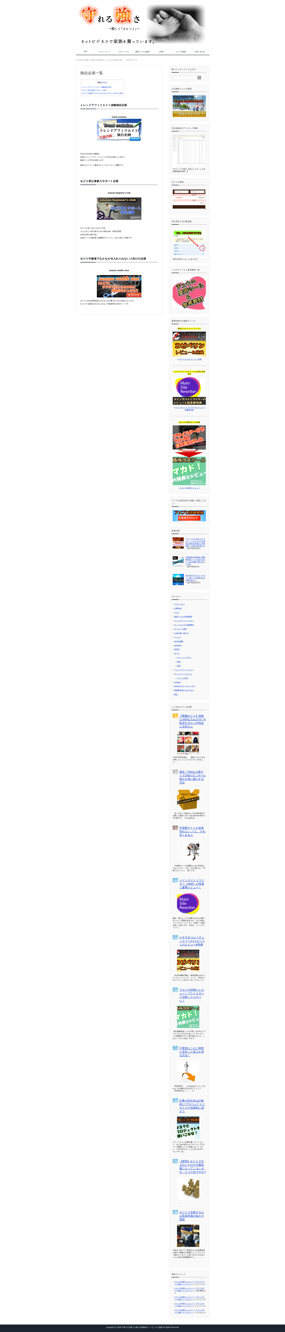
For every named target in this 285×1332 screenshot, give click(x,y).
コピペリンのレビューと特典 (190, 359)
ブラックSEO (182, 678)
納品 (179, 662)
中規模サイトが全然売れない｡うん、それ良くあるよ (192, 831)
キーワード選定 (180, 629)
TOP (85, 52)
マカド (177, 612)
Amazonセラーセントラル (184, 686)
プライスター (179, 604)
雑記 (176, 694)
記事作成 (177, 608)
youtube (177, 682)
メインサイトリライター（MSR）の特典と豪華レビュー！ (191, 884)
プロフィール (123, 52)
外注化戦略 (178, 641)
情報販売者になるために (184, 690)
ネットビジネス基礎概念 (184, 625)
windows (177, 645)
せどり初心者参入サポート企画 (93, 90)
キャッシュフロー (184, 658)
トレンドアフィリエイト (184, 670)
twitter (161, 52)
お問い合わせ (199, 52)
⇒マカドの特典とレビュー (189, 488)
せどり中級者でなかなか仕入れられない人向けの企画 (102, 93)
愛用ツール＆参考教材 (183, 617)
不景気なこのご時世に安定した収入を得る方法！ (191, 1052)
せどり (177, 653)
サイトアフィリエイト (183, 674)
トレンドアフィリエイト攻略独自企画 (96, 87)
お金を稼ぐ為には (181, 633)
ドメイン (177, 637)
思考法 (177, 649)
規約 (179, 666)
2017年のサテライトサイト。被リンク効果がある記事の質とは (196, 578)
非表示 (104, 82)
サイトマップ (104, 52)
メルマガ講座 (180, 52)
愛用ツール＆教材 (142, 52)
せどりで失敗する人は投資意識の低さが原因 (191, 1216)
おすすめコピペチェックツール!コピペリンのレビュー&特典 (192, 941)
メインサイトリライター (184, 621)
